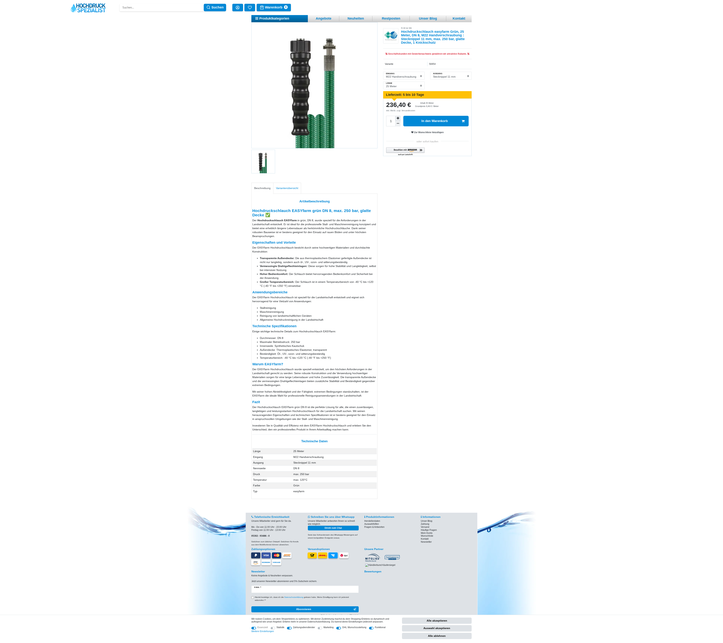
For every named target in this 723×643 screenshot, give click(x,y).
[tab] (262, 188)
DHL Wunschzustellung (354, 627)
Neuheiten (356, 18)
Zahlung (425, 524)
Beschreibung (262, 188)
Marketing (328, 627)
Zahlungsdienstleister (304, 627)
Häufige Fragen (429, 530)
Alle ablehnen (437, 635)
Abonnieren (303, 609)
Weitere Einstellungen (262, 631)
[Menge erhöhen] (397, 118)
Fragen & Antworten (374, 527)
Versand (425, 527)
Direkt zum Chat (333, 528)
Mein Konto (426, 533)
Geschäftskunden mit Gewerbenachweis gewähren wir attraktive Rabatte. (427, 54)
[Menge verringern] (397, 123)
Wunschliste (427, 536)
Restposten (391, 18)
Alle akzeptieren (437, 620)
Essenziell (262, 627)
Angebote (323, 18)
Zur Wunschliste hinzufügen (428, 132)
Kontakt (459, 18)
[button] (405, 151)
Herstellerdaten (372, 521)
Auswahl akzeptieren (436, 628)
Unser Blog (428, 18)
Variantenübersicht (287, 188)
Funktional (380, 627)
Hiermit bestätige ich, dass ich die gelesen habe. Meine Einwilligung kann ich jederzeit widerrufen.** (302, 598)
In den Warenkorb (434, 121)
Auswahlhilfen (371, 524)
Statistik (280, 627)
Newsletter (426, 542)
